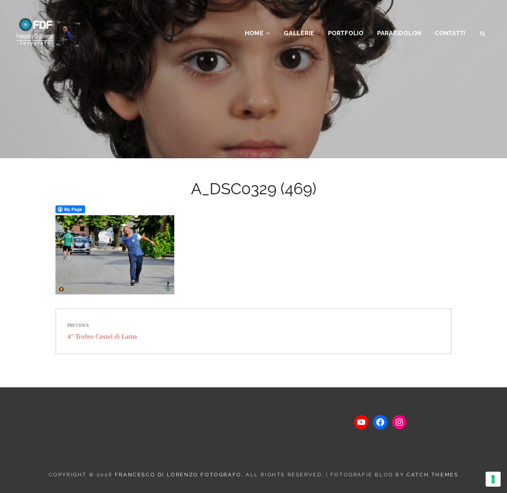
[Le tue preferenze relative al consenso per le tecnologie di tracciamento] (493, 479)
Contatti (450, 33)
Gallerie (299, 33)
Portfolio (346, 33)
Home (254, 33)
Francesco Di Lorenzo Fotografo (178, 475)
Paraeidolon (399, 33)
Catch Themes (432, 475)
